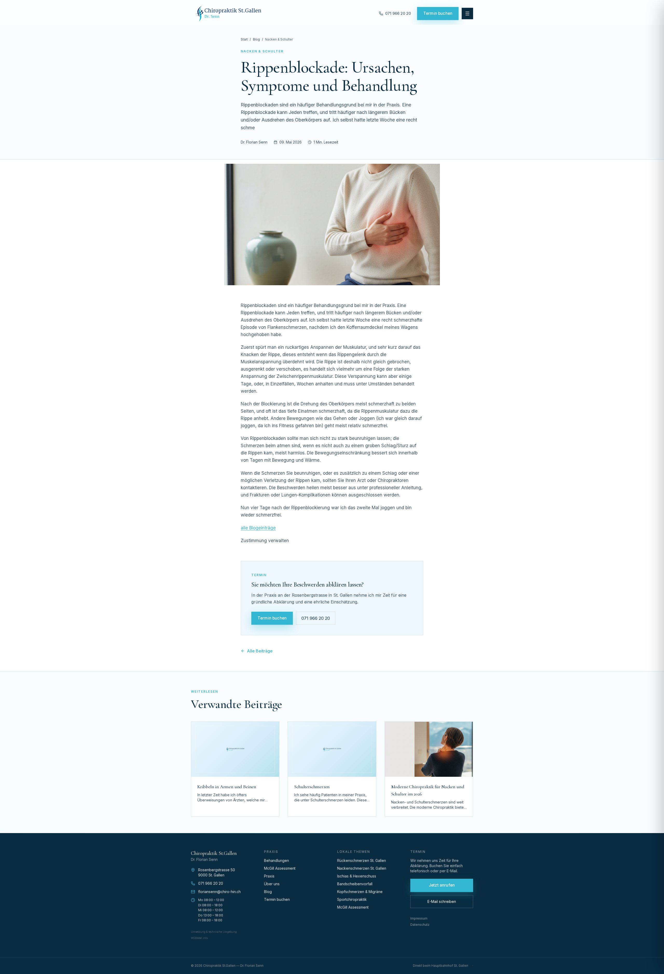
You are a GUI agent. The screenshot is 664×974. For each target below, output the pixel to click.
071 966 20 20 (315, 618)
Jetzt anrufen (442, 885)
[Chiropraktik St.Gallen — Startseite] (228, 13)
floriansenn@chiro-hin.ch (219, 891)
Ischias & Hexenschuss (356, 876)
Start (244, 39)
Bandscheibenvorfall (354, 884)
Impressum (418, 918)
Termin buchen (437, 13)
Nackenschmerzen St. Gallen (361, 868)
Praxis (269, 876)
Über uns (272, 884)
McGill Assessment (279, 868)
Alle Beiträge (260, 650)
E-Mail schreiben (441, 901)
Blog (256, 39)
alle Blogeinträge (258, 527)
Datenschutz (420, 925)
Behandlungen (276, 860)
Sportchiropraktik (352, 899)
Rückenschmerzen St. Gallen (361, 860)
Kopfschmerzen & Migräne (360, 891)
